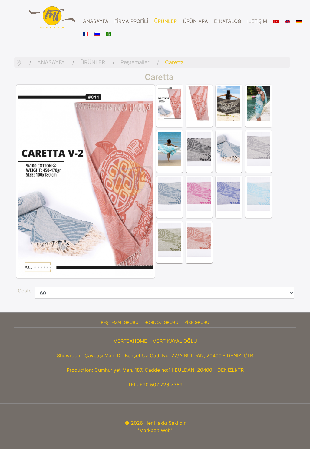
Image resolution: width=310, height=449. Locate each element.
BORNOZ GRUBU (161, 322)
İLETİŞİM (257, 21)
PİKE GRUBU (196, 322)
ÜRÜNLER (165, 21)
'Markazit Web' (155, 430)
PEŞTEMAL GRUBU (119, 322)
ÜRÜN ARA (195, 21)
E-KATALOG (227, 21)
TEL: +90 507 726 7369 (155, 384)
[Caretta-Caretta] (169, 103)
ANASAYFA (95, 21)
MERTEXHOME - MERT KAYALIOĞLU (155, 341)
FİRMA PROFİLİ (131, 21)
